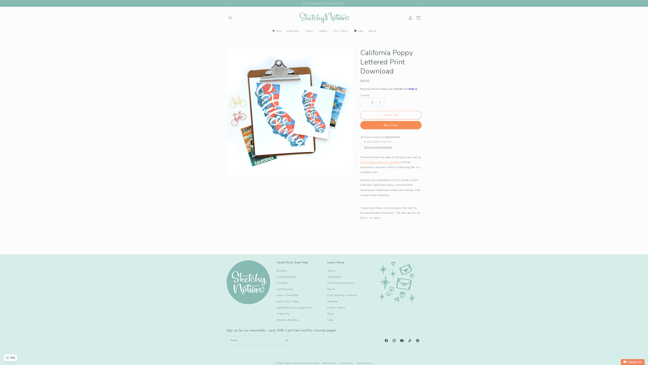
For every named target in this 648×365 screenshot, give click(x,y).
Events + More (336, 307)
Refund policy (329, 363)
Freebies (332, 301)
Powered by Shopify (310, 363)
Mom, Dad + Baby (288, 301)
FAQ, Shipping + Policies (342, 295)
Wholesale (334, 276)
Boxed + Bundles (287, 320)
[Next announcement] (420, 3)
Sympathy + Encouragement (294, 307)
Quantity (365, 95)
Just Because (285, 289)
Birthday (282, 270)
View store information (378, 147)
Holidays (282, 283)
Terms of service (364, 363)
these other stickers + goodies (380, 162)
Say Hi (331, 289)
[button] (230, 18)
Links (330, 320)
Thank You (283, 313)
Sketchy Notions (292, 363)
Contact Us (634, 362)
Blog (330, 313)
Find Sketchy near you (340, 283)
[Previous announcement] (227, 3)
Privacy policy (346, 363)
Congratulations (286, 276)
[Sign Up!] (286, 340)
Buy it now (391, 125)
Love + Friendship (288, 295)
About (331, 270)
